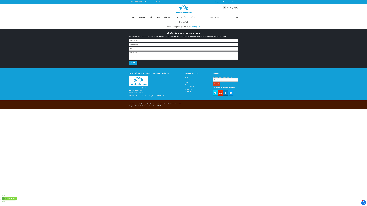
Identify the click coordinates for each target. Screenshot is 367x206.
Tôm (132, 17)
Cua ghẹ (142, 17)
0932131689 (138, 2)
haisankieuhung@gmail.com (154, 2)
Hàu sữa (167, 17)
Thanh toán (189, 89)
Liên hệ (234, 2)
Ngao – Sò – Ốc (180, 17)
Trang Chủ (196, 27)
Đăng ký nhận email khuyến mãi (222, 77)
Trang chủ (217, 2)
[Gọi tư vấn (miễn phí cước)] (3, 198)
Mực (158, 17)
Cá (151, 17)
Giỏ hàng (188, 91)
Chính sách (226, 2)
